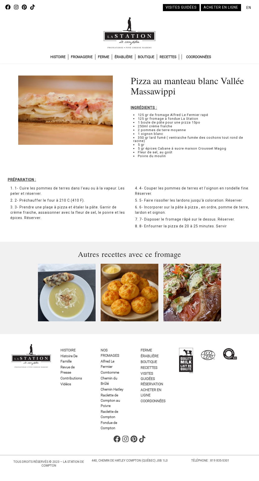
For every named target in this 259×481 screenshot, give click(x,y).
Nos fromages (110, 352)
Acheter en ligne (221, 7)
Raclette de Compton (109, 414)
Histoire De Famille (68, 358)
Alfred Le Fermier (107, 364)
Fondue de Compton (109, 425)
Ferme (103, 57)
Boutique (146, 57)
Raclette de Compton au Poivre (110, 400)
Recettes (168, 57)
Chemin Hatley (112, 389)
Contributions (71, 378)
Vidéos (65, 384)
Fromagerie (82, 57)
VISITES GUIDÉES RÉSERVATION (152, 378)
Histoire (58, 57)
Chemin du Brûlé (109, 381)
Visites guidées (181, 7)
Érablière (124, 57)
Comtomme (110, 372)
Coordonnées (198, 57)
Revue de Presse (67, 369)
